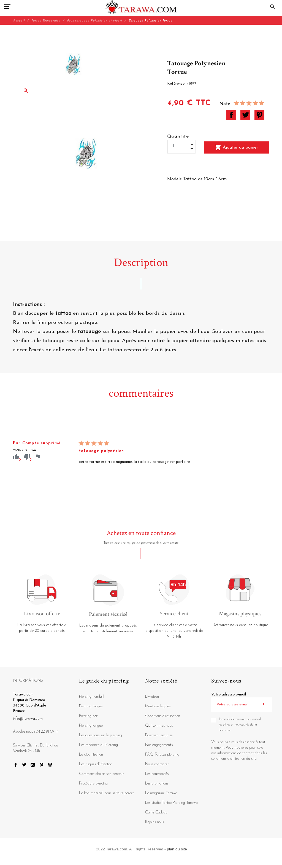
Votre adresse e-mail (228, 694)
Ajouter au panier (236, 147)
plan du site (177, 849)
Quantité (178, 136)
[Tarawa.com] (141, 7)
